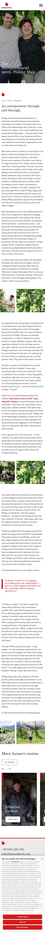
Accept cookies (22, 917)
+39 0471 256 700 (13, 849)
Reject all (22, 922)
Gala (11, 398)
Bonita (16, 398)
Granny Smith (26, 398)
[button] (42, 859)
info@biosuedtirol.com (16, 854)
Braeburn (15, 401)
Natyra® (5, 401)
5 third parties (15, 862)
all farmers (9, 762)
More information (22, 927)
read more (12, 819)
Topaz (35, 398)
